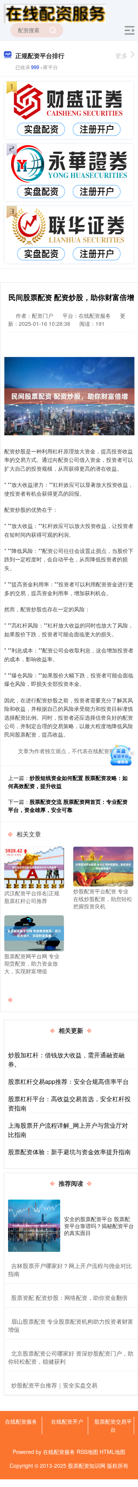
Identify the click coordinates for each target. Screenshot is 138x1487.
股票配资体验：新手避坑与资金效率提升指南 (69, 1151)
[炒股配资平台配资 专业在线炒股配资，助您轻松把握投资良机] (103, 866)
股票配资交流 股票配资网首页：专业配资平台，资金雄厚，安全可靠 (68, 805)
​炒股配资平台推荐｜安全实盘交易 (54, 1385)
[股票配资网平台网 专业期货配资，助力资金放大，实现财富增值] (34, 932)
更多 (121, 55)
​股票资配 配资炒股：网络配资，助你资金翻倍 (69, 1297)
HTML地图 (112, 1451)
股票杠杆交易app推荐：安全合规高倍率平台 (68, 1081)
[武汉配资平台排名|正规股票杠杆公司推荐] (34, 866)
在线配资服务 (21, 1421)
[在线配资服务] (54, 13)
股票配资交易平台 (113, 1425)
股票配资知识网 (86, 1465)
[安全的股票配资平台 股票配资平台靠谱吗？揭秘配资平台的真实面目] (34, 1226)
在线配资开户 (67, 1421)
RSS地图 (87, 1451)
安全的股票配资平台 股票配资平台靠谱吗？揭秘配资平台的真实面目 (99, 1225)
